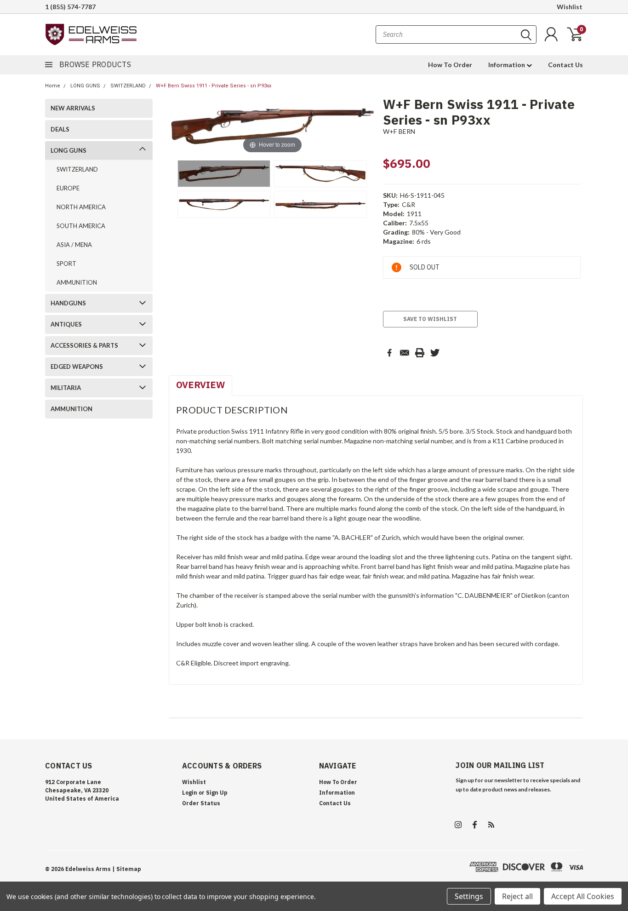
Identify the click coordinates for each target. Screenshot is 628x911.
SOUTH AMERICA (81, 225)
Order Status (201, 803)
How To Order (450, 65)
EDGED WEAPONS (77, 366)
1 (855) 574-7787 (70, 7)
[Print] (419, 352)
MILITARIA (66, 387)
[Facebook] (389, 352)
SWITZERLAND (128, 86)
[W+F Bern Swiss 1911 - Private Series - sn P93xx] (224, 173)
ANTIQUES (66, 324)
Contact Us (565, 65)
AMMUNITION (77, 282)
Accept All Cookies (582, 896)
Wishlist (569, 7)
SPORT (66, 263)
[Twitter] (435, 352)
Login (189, 792)
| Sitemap (126, 868)
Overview (200, 384)
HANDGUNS (68, 303)
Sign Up (217, 792)
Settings (469, 896)
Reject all (517, 896)
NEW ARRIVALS (73, 108)
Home (52, 86)
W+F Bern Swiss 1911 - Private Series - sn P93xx (213, 86)
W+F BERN (399, 131)
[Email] (404, 352)
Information (507, 65)
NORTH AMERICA (81, 207)
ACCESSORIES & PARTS (84, 345)
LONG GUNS (85, 86)
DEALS (60, 129)
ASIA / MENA (74, 244)
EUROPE (68, 188)
